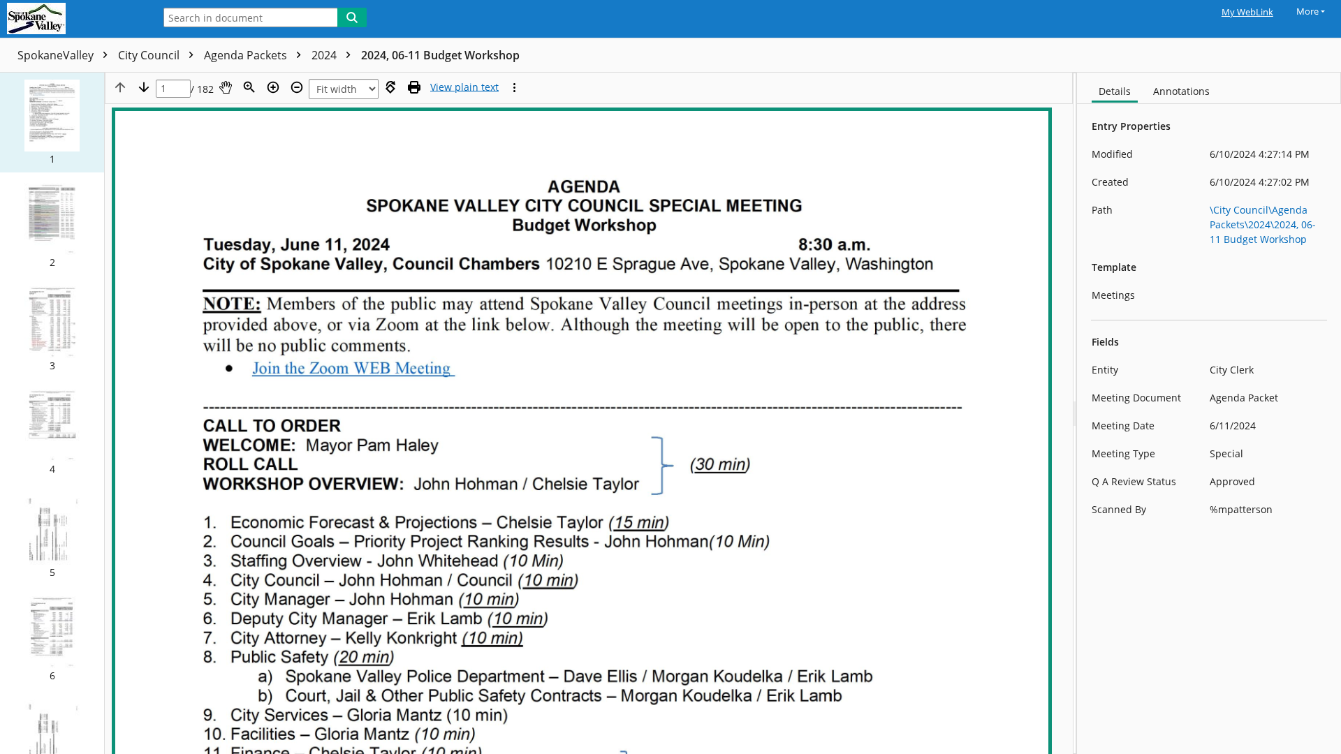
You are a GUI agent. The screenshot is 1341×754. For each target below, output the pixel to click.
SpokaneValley (56, 55)
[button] (52, 122)
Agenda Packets (247, 55)
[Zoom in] (273, 87)
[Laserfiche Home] (73, 19)
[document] (1209, 413)
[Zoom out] (297, 87)
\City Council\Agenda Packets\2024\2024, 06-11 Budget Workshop (1263, 224)
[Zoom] (249, 87)
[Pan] (225, 87)
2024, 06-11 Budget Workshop (440, 55)
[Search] (352, 17)
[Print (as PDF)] (414, 87)
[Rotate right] (390, 87)
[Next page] (144, 87)
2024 (325, 55)
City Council (150, 55)
